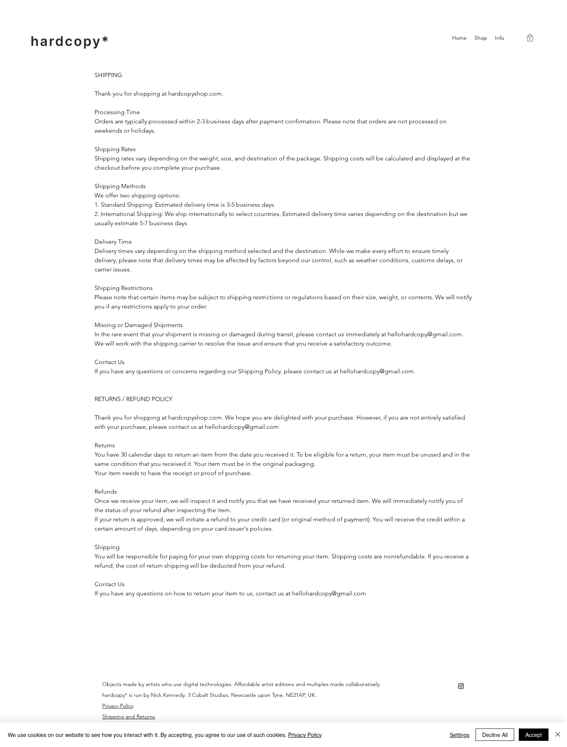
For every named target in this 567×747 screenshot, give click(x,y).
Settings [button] (459, 735)
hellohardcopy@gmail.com (425, 334)
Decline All (495, 735)
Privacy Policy (305, 735)
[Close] (557, 734)
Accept (533, 735)
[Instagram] (461, 686)
